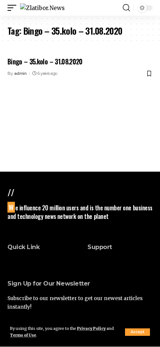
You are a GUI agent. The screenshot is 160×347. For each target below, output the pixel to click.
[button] (137, 332)
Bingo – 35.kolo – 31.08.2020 (45, 61)
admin (20, 73)
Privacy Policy (91, 328)
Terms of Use (23, 335)
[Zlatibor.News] (42, 8)
